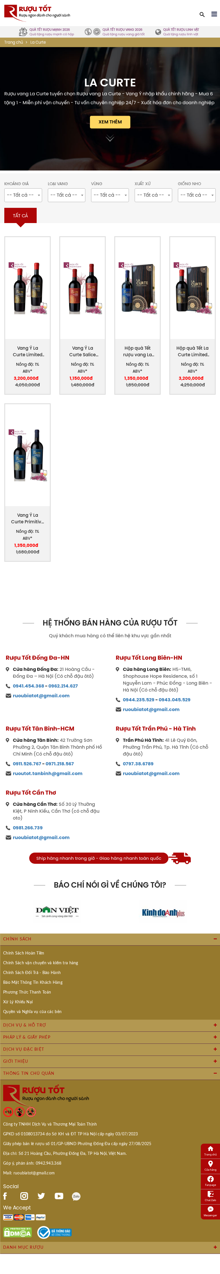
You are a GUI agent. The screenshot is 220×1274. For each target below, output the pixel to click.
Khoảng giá (16, 184)
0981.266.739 (28, 827)
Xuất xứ (142, 184)
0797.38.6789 (138, 763)
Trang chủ (13, 42)
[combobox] (23, 195)
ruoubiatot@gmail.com (41, 695)
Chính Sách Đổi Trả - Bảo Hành (32, 973)
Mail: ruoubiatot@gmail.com (29, 1173)
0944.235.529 (138, 699)
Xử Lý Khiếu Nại (18, 1002)
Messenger (210, 1215)
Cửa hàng (211, 1170)
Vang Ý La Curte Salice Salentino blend (82, 351)
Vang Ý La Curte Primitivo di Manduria (27, 518)
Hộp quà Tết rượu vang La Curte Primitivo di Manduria (137, 351)
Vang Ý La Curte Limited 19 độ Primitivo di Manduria (28, 351)
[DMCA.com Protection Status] (17, 1232)
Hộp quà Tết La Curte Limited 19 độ (192, 351)
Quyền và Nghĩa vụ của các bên (32, 1012)
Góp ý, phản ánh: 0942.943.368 (32, 1163)
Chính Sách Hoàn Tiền (23, 953)
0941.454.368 (28, 686)
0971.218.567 (60, 763)
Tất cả (20, 215)
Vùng (96, 184)
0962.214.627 (63, 686)
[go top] (211, 1235)
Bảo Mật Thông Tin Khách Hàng (32, 983)
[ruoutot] (37, 12)
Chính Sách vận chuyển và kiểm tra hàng (40, 963)
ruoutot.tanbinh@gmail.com (47, 773)
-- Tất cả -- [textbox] (20, 194)
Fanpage (210, 1185)
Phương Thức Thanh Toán (27, 992)
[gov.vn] (54, 1232)
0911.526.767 (27, 763)
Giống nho (189, 184)
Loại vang (58, 184)
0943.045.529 (174, 699)
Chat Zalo (210, 1200)
